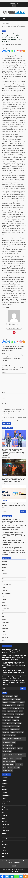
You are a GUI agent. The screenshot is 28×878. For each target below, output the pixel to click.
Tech (3, 631)
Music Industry (7, 751)
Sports (3, 31)
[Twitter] (6, 51)
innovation (6, 732)
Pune (11, 758)
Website (4, 404)
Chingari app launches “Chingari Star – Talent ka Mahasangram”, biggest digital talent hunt (13, 347)
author (18, 699)
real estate (18, 758)
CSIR (22, 708)
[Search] (24, 19)
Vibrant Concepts (7, 770)
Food (3, 587)
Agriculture (5, 561)
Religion (4, 617)
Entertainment (6, 579)
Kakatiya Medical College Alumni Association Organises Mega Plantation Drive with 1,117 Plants (13, 521)
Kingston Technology (17, 732)
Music (3, 602)
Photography (5, 608)
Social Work (5, 622)
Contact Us (18, 861)
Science (4, 619)
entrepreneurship (8, 717)
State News (5, 628)
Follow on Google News (13, 863)
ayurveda (5, 702)
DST (20, 711)
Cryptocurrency (14, 708)
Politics (4, 611)
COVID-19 (5, 708)
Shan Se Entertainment (9, 761)
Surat (4, 767)
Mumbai (20, 748)
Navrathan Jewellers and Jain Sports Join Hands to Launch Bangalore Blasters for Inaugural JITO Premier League (14, 467)
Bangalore (13, 702)
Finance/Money (6, 584)
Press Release (6, 614)
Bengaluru (21, 702)
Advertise (11, 861)
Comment (5, 372)
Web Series (5, 637)
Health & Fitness (6, 593)
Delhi (4, 711)
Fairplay (17, 717)
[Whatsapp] (12, 51)
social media (19, 764)
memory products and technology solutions (12, 738)
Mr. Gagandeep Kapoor (9, 742)
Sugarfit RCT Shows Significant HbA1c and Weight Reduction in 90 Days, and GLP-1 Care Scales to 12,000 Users (14, 527)
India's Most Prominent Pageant (12, 723)
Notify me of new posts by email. (12, 420)
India (3, 596)
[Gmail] (18, 51)
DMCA (23, 861)
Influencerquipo (14, 729)
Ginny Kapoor (6, 720)
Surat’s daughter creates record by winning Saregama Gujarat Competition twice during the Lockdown (12, 356)
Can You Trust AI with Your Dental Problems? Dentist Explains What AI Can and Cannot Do (13, 542)
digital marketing (12, 711)
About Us (4, 861)
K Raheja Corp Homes (9, 735)
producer (5, 758)
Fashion (4, 582)
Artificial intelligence (8, 699)
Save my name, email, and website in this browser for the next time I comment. (13, 411)
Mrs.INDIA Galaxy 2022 (9, 748)
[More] (23, 51)
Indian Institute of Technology (11, 726)
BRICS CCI (20, 705)
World (3, 640)
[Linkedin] (9, 51)
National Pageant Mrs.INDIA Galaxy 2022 (13, 754)
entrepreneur (20, 714)
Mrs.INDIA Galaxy (7, 745)
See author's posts (14, 328)
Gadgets (4, 590)
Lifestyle (4, 599)
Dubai (4, 714)
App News (4, 564)
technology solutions (14, 767)
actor (16, 696)
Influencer (5, 729)
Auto (3, 570)
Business (4, 573)
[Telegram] (15, 51)
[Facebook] (3, 51)
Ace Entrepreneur (8, 696)
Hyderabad (15, 720)
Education (4, 576)
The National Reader (9, 44)
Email (4, 398)
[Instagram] (20, 51)
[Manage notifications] (24, 875)
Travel (4, 634)
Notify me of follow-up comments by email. (14, 417)
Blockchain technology (9, 705)
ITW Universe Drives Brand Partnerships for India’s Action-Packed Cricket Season (14, 493)
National (4, 605)
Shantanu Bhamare (8, 764)
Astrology (4, 567)
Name (4, 392)
